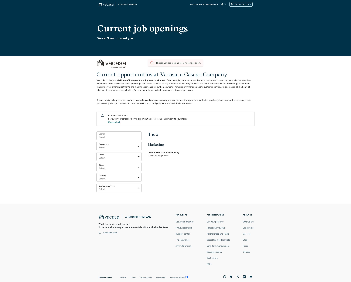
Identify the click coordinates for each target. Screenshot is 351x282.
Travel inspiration (184, 228)
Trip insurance (182, 240)
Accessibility (160, 277)
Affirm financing (183, 246)
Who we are (248, 222)
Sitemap (123, 277)
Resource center (214, 252)
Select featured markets (218, 240)
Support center (183, 234)
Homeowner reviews (216, 228)
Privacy (133, 277)
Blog (245, 240)
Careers (246, 234)
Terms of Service (146, 277)
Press (245, 246)
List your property (215, 222)
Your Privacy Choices (177, 277)
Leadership (248, 228)
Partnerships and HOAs (218, 234)
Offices (246, 252)
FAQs (209, 264)
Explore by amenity (184, 222)
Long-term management (218, 246)
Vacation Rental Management (204, 4)
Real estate (212, 258)
